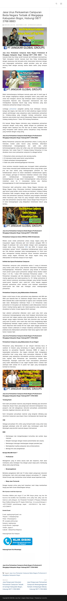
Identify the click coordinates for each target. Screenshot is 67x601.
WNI (26, 247)
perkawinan (13, 109)
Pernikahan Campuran (35, 24)
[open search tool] (56, 3)
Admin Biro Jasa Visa (9, 24)
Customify (44, 598)
